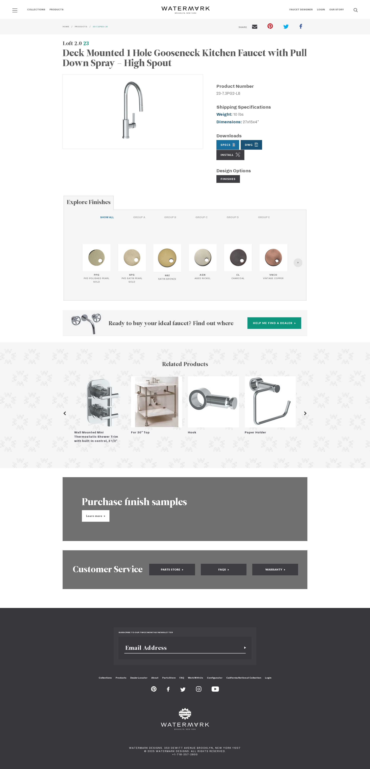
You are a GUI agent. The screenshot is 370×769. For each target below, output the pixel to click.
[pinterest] (270, 26)
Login (321, 9)
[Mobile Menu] (14, 10)
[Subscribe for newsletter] (243, 647)
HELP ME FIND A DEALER (273, 323)
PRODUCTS (81, 26)
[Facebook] (168, 690)
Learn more (94, 515)
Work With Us (195, 677)
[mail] (254, 27)
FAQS (222, 569)
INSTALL (227, 154)
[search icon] (11, 9)
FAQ (181, 677)
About (154, 677)
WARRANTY (274, 569)
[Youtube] (215, 690)
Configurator (214, 677)
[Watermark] (185, 10)
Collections (36, 9)
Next (305, 413)
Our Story (336, 9)
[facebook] (300, 27)
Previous (64, 413)
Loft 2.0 (76, 43)
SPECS (226, 144)
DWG (249, 144)
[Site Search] (356, 10)
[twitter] (286, 27)
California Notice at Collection (243, 677)
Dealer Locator (138, 677)
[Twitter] (183, 690)
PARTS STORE (171, 569)
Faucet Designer (301, 9)
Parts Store (169, 677)
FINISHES (228, 178)
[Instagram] (198, 690)
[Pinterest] (153, 690)
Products (56, 9)
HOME (66, 26)
